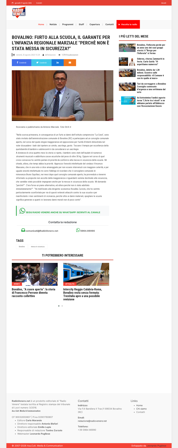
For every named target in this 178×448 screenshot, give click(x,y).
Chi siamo (141, 408)
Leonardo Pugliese (156, 445)
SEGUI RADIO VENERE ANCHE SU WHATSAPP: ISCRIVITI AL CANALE (63, 212)
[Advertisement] (97, 12)
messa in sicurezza (37, 247)
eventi (17, 284)
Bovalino (22, 247)
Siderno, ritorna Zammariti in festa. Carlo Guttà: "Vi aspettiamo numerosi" (150, 61)
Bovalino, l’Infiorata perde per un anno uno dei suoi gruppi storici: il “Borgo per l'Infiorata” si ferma (151, 49)
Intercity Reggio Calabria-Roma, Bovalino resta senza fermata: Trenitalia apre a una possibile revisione (82, 294)
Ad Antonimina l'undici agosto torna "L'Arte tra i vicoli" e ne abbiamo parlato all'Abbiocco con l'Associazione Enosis (151, 101)
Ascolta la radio (129, 24)
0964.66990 (87, 230)
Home (41, 24)
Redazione (51, 55)
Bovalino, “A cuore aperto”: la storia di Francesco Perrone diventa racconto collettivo (33, 293)
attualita (69, 284)
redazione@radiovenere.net (92, 421)
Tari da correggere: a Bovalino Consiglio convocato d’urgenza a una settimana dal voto (151, 87)
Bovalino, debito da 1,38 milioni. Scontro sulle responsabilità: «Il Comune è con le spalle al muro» (150, 74)
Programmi (67, 24)
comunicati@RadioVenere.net (41, 230)
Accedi (163, 3)
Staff (81, 24)
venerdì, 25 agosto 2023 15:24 (28, 55)
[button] (58, 306)
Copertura (95, 24)
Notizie (53, 24)
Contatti (39, 3)
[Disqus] (62, 349)
